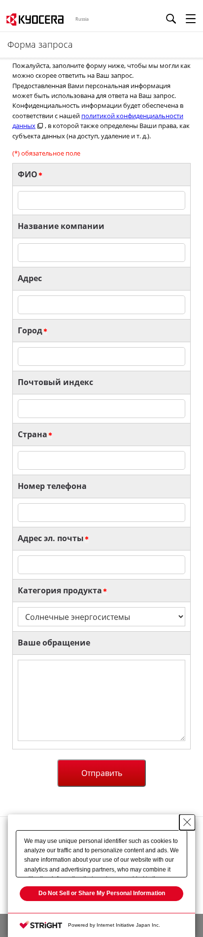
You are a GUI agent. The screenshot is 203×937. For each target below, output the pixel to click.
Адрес (30, 278)
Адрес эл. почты (51, 538)
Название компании (61, 226)
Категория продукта (60, 590)
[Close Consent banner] (187, 822)
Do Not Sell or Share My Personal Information (101, 893)
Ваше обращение (54, 642)
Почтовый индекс (55, 382)
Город (30, 330)
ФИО (27, 174)
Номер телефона (52, 486)
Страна (32, 434)
